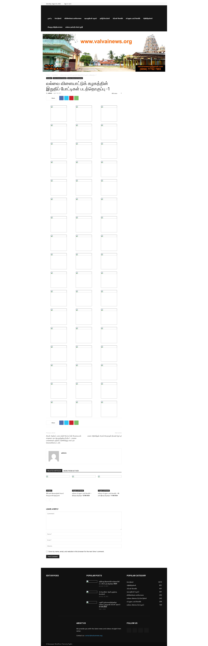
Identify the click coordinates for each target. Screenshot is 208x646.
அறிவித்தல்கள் (148, 18)
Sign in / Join (67, 4)
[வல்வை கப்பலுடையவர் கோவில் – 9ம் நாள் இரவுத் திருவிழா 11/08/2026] (110, 483)
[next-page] (51, 500)
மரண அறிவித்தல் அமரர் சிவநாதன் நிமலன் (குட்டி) (104, 436)
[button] (159, 10)
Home (48, 75)
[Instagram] (153, 3)
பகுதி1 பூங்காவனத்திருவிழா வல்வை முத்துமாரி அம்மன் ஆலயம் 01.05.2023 (109, 604)
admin (50, 93)
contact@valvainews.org (93, 635)
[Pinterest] (71, 98)
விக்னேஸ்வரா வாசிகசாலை (72, 18)
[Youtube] (160, 3)
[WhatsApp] (76, 98)
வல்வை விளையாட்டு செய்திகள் (75, 78)
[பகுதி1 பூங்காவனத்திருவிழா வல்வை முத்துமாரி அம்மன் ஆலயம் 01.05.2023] (91, 605)
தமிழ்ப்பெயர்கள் (105, 18)
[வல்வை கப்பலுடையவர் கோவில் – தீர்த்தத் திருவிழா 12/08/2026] (84, 483)
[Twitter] (156, 3)
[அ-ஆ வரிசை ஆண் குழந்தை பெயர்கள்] (91, 594)
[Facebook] (149, 3)
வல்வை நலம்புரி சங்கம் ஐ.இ (74, 27)
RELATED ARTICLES (54, 471)
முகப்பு (50, 18)
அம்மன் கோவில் (118, 18)
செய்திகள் (58, 18)
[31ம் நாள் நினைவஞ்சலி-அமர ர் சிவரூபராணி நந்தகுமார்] (58, 483)
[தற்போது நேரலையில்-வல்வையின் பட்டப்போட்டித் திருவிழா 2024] (91, 584)
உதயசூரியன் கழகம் (90, 18)
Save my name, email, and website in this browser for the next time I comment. (76, 551)
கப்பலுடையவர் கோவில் (133, 18)
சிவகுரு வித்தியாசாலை (55, 27)
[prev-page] (47, 500)
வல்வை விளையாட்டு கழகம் (59, 78)
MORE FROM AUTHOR (71, 471)
